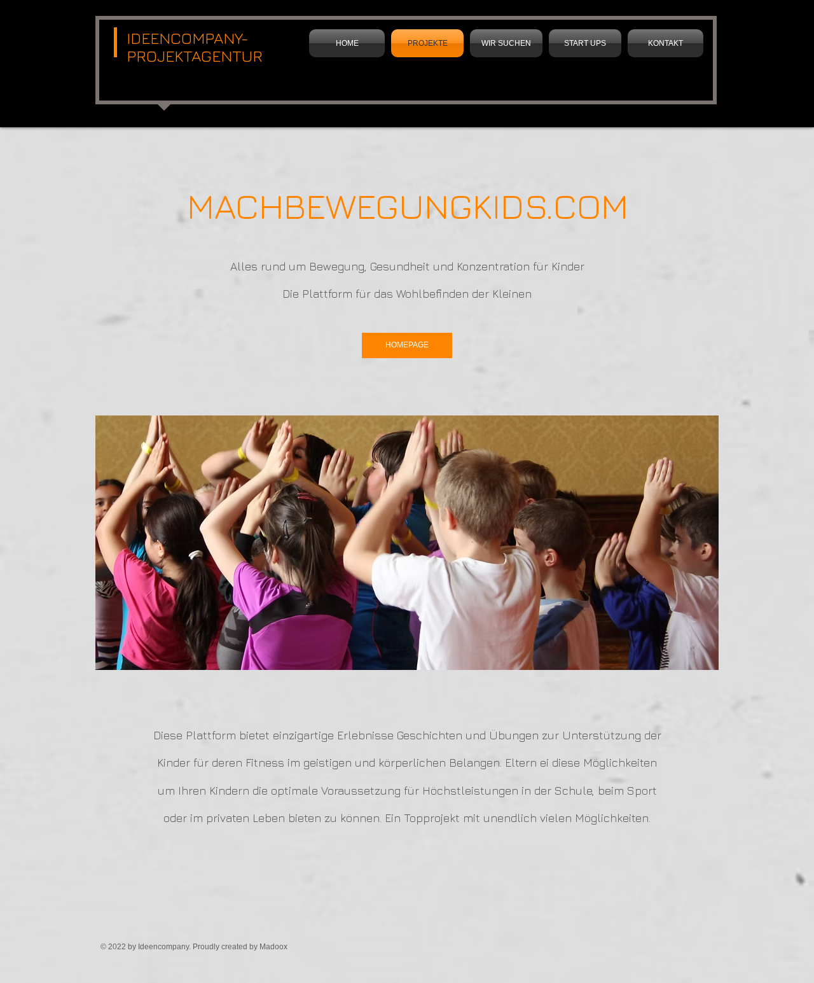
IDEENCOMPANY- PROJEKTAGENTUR (195, 47)
